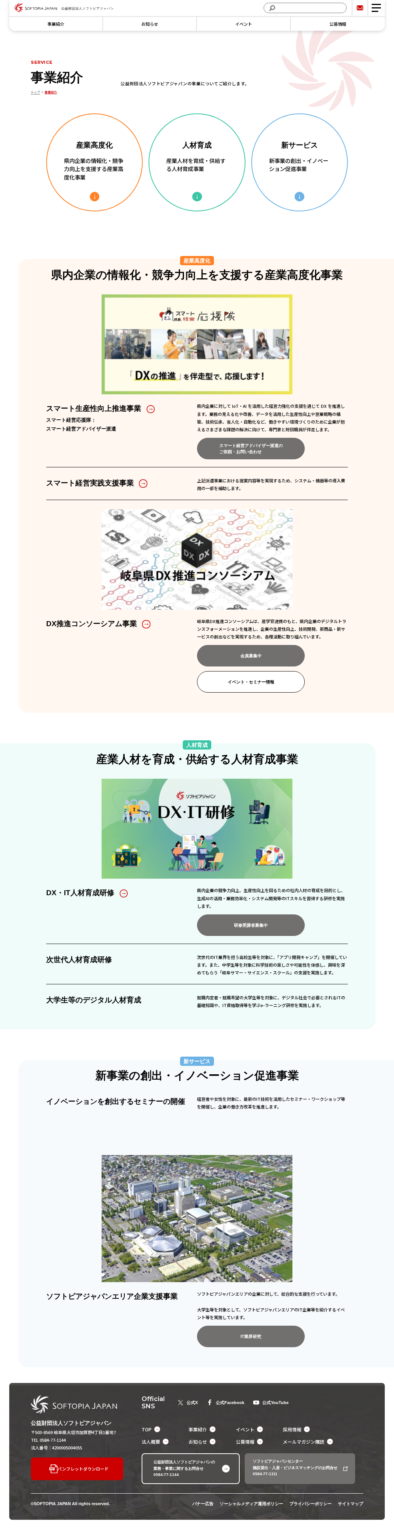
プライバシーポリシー (310, 1503)
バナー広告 (203, 1503)
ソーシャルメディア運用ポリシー (251, 1503)
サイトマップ (350, 1503)
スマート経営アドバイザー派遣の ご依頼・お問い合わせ (251, 448)
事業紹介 (55, 24)
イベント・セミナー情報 (251, 682)
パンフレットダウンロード (83, 1469)
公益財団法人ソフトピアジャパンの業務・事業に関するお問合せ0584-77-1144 (184, 1468)
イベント (243, 24)
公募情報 (337, 24)
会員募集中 (251, 655)
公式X (192, 1402)
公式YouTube (275, 1402)
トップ (35, 92)
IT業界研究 (250, 1336)
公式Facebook (230, 1402)
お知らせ (149, 24)
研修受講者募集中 (251, 925)
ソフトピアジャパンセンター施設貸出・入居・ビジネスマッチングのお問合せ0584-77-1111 (295, 1467)
